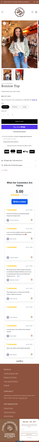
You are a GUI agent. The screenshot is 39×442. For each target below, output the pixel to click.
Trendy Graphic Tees (11, 373)
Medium (15, 107)
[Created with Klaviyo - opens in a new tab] (20, 441)
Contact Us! (23, 398)
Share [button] (6, 170)
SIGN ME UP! (29, 434)
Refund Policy (8, 416)
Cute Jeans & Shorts (11, 381)
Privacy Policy (8, 408)
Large (24, 107)
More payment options (19, 131)
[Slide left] (3, 44)
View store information (10, 141)
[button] (2, 12)
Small (5, 107)
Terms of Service (9, 412)
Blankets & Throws (10, 377)
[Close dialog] (38, 420)
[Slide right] (35, 44)
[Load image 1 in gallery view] (7, 74)
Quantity (4, 111)
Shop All (6, 385)
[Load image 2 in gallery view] (19, 74)
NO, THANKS (29, 437)
